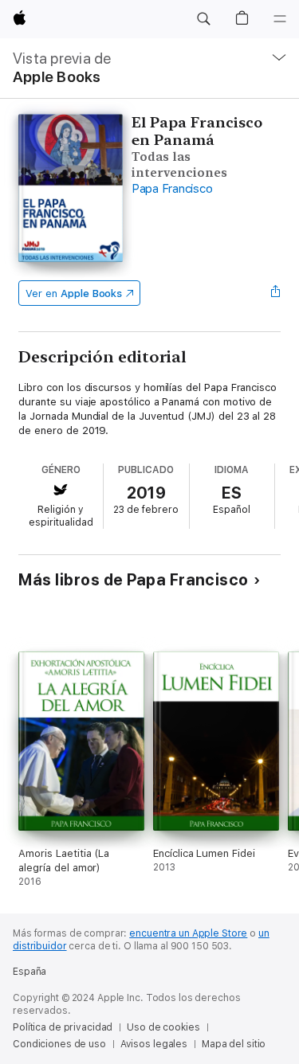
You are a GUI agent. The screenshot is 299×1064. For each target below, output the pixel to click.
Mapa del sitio (234, 1044)
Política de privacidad (62, 1027)
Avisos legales (153, 1044)
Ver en (74, 293)
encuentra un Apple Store (188, 933)
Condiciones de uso (59, 1044)
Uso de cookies (163, 1027)
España (29, 971)
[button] (203, 19)
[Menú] (280, 19)
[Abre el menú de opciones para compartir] (276, 293)
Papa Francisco (172, 189)
